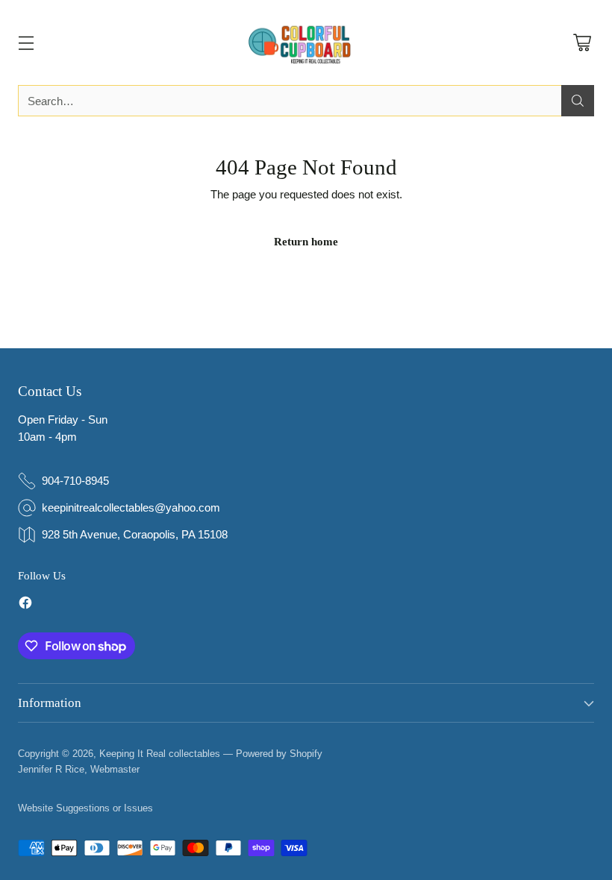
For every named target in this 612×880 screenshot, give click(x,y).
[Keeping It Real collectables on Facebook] (25, 605)
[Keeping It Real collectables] (306, 42)
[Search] (577, 100)
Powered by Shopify (279, 753)
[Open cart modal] (581, 43)
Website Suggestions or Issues (85, 808)
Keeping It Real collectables (159, 753)
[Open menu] (25, 43)
